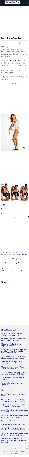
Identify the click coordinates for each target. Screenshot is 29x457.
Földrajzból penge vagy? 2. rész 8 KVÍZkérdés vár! (12, 362)
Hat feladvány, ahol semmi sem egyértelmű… (12, 384)
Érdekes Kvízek (7, 391)
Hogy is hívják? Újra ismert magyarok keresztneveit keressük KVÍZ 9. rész (13, 429)
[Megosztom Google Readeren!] (1, 250)
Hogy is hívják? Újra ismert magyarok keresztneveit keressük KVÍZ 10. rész (13, 405)
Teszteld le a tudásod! (9, 330)
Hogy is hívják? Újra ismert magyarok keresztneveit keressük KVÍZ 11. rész (13, 400)
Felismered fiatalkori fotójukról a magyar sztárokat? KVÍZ (12, 345)
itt (3, 77)
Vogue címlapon (14, 61)
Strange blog (16, 259)
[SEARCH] (27, 3)
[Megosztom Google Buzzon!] (1, 214)
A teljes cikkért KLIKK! (20, 255)
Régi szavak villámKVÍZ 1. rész (11, 421)
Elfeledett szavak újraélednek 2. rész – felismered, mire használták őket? (14, 373)
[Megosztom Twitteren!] (1, 211)
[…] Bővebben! (5, 205)
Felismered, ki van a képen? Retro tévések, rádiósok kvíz (12, 368)
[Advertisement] (14, 21)
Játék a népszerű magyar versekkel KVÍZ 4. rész (13, 395)
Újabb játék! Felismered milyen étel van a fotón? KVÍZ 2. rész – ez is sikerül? (14, 434)
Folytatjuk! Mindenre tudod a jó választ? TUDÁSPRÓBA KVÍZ (11, 334)
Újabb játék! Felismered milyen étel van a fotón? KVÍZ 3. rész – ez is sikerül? (14, 416)
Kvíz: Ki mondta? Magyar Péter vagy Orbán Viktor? (13, 378)
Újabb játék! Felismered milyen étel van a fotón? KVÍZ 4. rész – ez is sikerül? (14, 411)
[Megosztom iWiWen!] (1, 209)
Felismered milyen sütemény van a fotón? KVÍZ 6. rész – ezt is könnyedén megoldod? (14, 440)
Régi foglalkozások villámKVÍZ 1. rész (13, 424)
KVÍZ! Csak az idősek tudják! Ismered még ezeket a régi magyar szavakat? (13, 357)
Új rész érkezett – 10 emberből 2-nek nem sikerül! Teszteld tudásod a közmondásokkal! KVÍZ (13, 351)
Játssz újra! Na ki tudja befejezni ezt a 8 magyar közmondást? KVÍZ (14, 339)
